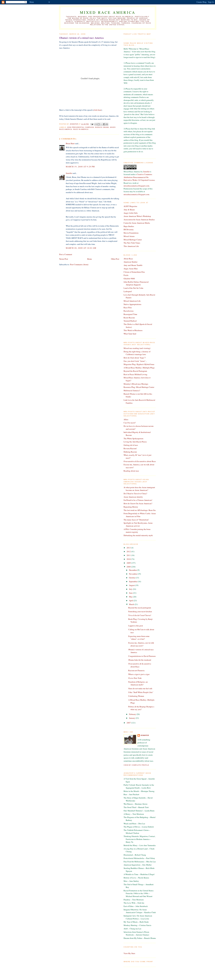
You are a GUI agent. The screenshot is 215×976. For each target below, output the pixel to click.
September (133, 581)
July (131, 589)
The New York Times (132, 242)
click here (97, 110)
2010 (129, 559)
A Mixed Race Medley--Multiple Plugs (139, 367)
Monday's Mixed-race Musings (136, 384)
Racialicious (129, 311)
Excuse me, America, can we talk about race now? (141, 644)
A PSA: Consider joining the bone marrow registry (137, 530)
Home (89, 259)
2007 (129, 722)
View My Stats (129, 953)
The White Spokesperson (133, 438)
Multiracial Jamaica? (132, 390)
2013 (129, 547)
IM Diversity (129, 229)
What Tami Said (130, 333)
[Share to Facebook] (104, 124)
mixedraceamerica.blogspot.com (136, 185)
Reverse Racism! (130, 448)
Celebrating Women (136, 696)
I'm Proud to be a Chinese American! (138, 500)
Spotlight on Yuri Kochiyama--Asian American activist (138, 524)
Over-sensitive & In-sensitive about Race (140, 461)
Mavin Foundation (131, 233)
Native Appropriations (132, 304)
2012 (129, 551)
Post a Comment (65, 254)
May (131, 596)
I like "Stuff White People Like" (140, 692)
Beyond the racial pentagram (139, 607)
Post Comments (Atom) (79, 264)
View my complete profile (136, 765)
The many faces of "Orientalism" (136, 519)
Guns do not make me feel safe (140, 688)
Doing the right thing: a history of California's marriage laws (137, 353)
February (132, 714)
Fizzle (126, 275)
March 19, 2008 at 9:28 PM (80, 166)
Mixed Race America (108, 12)
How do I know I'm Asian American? (138, 503)
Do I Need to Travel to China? (135, 493)
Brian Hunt (70, 143)
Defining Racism (130, 451)
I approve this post (135, 625)
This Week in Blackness (133, 330)
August (132, 585)
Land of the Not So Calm (133, 288)
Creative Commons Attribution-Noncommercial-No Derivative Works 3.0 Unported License (139, 177)
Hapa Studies (129, 226)
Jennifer (69, 173)
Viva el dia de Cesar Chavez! (139, 615)
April (131, 600)
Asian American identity (133, 497)
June (131, 593)
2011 (129, 555)
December (133, 570)
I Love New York (135, 678)
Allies (126, 419)
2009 (129, 563)
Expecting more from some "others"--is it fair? (138, 637)
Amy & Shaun (129, 209)
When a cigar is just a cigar (138, 674)
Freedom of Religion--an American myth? (138, 683)
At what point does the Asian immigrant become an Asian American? (139, 489)
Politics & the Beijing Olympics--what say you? (141, 708)
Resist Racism (129, 317)
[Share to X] (101, 124)
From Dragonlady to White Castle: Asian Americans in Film (140, 515)
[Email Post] (91, 124)
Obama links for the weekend (139, 660)
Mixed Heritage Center (133, 239)
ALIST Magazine (130, 206)
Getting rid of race (131, 445)
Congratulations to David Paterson (142, 656)
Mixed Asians (129, 236)
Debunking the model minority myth (138, 535)
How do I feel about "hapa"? (135, 357)
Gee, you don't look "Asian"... (135, 361)
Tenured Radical (130, 320)
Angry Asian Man (131, 268)
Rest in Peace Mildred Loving (135, 374)
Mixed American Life (132, 301)
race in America (80, 129)
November (133, 574)
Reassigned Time (130, 314)
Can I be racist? (130, 422)
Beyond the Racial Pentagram (135, 371)
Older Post (115, 259)
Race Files (128, 307)
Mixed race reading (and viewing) (137, 348)
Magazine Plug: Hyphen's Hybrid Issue (139, 364)
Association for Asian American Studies (139, 219)
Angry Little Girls (131, 213)
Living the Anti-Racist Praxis (135, 441)
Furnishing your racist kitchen (140, 611)
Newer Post (63, 259)
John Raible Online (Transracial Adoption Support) (136, 283)
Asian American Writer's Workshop (137, 216)
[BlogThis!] (98, 124)
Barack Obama (102, 127)
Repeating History (131, 506)
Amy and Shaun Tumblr (133, 265)
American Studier (130, 262)
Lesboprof (128, 291)
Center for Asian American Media (137, 223)
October (132, 577)
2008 (129, 566)
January (132, 718)
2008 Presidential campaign (80, 127)
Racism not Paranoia (136, 670)
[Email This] (95, 124)
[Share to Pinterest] (106, 124)
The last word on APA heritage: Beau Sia (140, 510)
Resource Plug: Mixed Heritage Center (139, 387)
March (132, 604)
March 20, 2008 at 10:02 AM (81, 248)
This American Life (131, 246)
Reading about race (131, 470)
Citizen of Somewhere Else (134, 272)
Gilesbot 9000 (129, 278)
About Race (128, 258)
